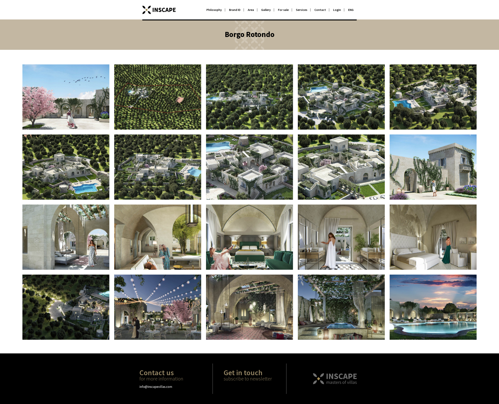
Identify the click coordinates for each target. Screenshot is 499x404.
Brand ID (235, 10)
